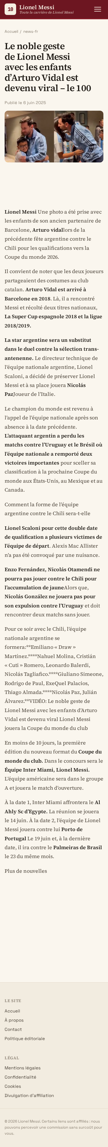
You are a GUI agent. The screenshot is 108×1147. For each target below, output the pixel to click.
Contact (13, 1029)
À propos (14, 1020)
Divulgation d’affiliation (29, 1095)
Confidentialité (20, 1077)
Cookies (13, 1086)
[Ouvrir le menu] (97, 9)
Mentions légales (23, 1068)
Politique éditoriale (25, 1038)
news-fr (30, 31)
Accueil (11, 31)
